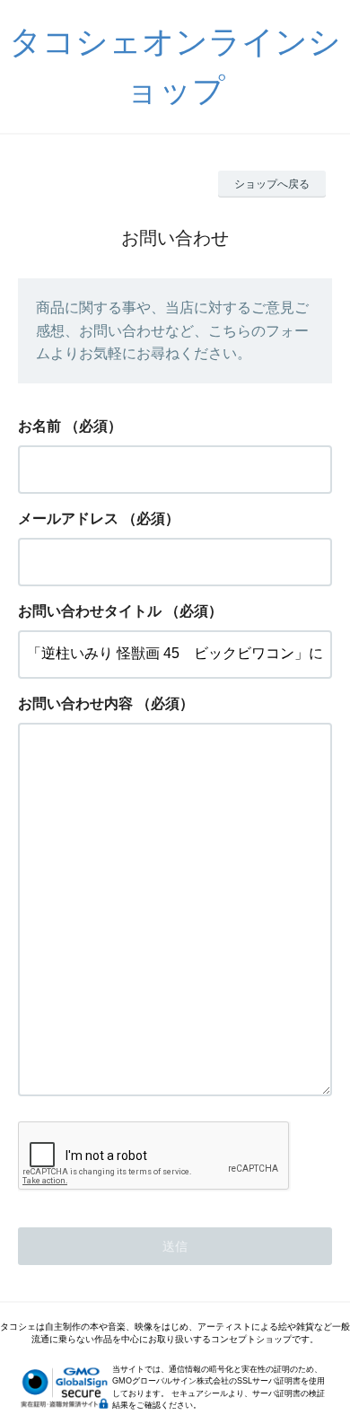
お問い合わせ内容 (75, 703)
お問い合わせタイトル (90, 611)
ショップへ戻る (272, 184)
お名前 (39, 426)
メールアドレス (68, 518)
